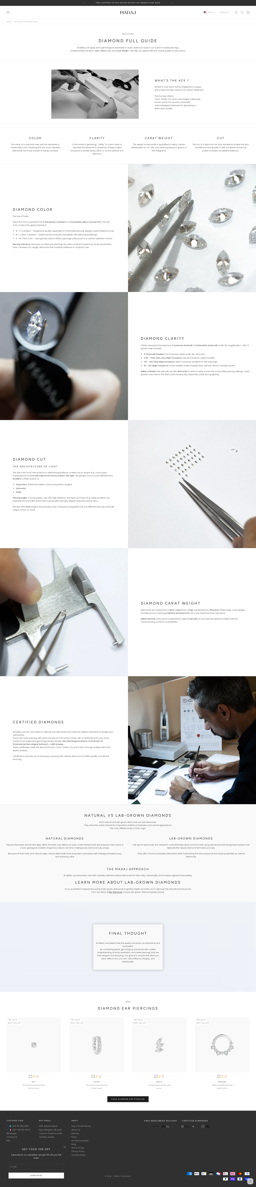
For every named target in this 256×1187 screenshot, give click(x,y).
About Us (75, 1130)
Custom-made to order (50, 1133)
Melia (159, 1082)
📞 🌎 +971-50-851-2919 (17, 1126)
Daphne (222, 1082)
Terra (96, 1082)
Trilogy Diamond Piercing (159, 1085)
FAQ (8, 1140)
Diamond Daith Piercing (222, 1085)
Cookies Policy (78, 1155)
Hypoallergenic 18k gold (50, 1130)
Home (8, 22)
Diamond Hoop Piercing (96, 1085)
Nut (34, 1082)
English (224, 12)
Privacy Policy (78, 1151)
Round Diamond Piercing (34, 1085)
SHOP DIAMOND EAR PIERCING (128, 1099)
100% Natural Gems (48, 1126)
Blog (73, 1144)
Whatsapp (11, 1133)
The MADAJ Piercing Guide (26, 22)
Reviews (75, 1133)
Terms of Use (77, 1147)
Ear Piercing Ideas (80, 1140)
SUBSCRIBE (36, 1175)
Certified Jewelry (47, 1137)
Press (74, 1137)
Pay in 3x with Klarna (81, 1126)
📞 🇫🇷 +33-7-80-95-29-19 (18, 1130)
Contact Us (11, 1137)
